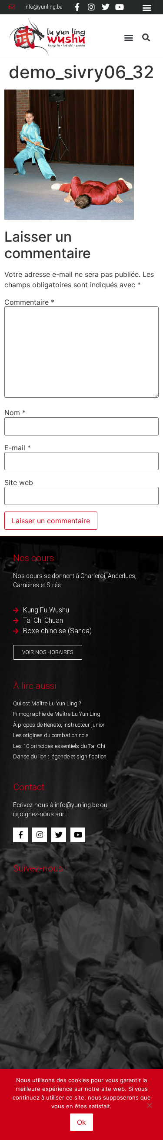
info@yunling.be (77, 804)
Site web (18, 482)
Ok (81, 1122)
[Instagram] (91, 7)
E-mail (17, 447)
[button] (147, 7)
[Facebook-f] (77, 7)
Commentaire (29, 302)
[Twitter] (106, 7)
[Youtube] (119, 7)
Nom (15, 412)
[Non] (149, 1104)
